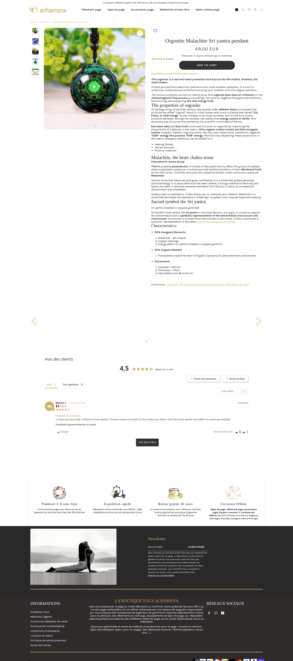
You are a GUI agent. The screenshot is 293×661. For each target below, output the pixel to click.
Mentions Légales (41, 616)
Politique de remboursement (48, 640)
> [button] (147, 442)
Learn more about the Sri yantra (216, 221)
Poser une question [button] (205, 378)
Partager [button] (64, 431)
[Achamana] (47, 9)
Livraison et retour (41, 635)
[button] (35, 72)
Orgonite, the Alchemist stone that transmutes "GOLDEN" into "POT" (208, 284)
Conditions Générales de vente (48, 621)
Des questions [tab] (71, 384)
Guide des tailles (40, 645)
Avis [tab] (49, 384)
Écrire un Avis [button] (237, 378)
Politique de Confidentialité (47, 626)
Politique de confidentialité (161, 575)
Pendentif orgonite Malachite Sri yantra (76, 424)
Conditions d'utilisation (45, 631)
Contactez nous (39, 612)
